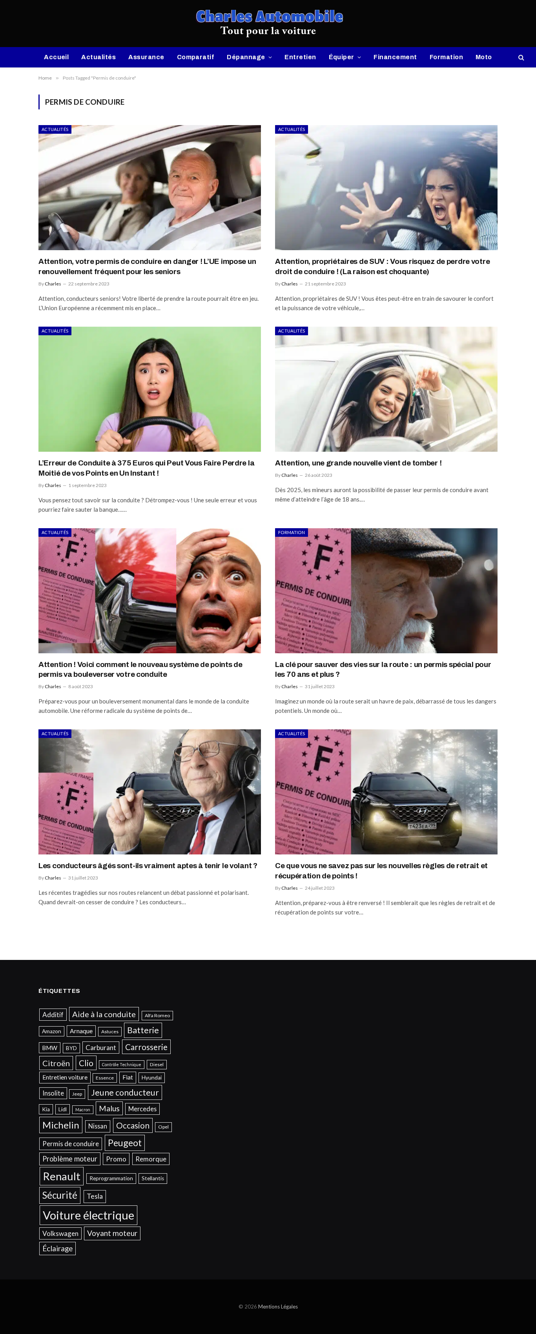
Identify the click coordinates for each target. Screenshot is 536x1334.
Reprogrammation (111, 1178)
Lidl (62, 1109)
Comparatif (196, 57)
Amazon (51, 1031)
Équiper (341, 57)
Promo (116, 1159)
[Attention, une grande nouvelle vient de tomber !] (386, 389)
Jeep (77, 1094)
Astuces (110, 1031)
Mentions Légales (278, 1306)
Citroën (56, 1063)
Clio (86, 1063)
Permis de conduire (70, 1144)
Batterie (143, 1030)
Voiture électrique (88, 1215)
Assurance (146, 57)
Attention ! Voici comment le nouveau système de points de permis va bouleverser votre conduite (140, 669)
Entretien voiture (65, 1077)
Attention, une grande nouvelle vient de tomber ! (358, 463)
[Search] (520, 57)
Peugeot (125, 1142)
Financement (395, 57)
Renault (61, 1176)
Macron (82, 1109)
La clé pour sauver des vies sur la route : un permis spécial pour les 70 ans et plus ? (383, 669)
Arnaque (81, 1030)
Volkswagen (60, 1233)
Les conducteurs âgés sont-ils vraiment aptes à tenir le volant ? (147, 865)
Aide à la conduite (104, 1014)
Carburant (101, 1047)
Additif (53, 1014)
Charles (53, 284)
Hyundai (152, 1077)
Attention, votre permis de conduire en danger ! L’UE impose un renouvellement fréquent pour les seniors (147, 266)
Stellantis (153, 1178)
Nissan (97, 1126)
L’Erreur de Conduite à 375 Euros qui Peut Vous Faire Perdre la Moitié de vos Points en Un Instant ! (146, 468)
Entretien (300, 57)
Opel (163, 1127)
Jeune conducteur (125, 1092)
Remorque (150, 1159)
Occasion (132, 1125)
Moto (484, 57)
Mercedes (142, 1108)
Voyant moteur (112, 1233)
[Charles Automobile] (268, 23)
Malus (109, 1108)
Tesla (95, 1196)
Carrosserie (146, 1047)
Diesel (157, 1064)
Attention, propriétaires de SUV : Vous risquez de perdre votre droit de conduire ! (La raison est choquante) (382, 266)
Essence (105, 1078)
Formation (446, 57)
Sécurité (59, 1195)
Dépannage (246, 57)
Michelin (60, 1124)
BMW (49, 1047)
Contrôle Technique (121, 1064)
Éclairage (57, 1248)
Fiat (127, 1077)
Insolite (53, 1093)
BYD (71, 1048)
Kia (46, 1109)
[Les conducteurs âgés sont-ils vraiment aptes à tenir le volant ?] (149, 791)
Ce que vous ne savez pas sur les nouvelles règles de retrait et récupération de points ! (381, 870)
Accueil (56, 57)
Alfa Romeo (157, 1015)
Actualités (98, 57)
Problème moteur (69, 1158)
